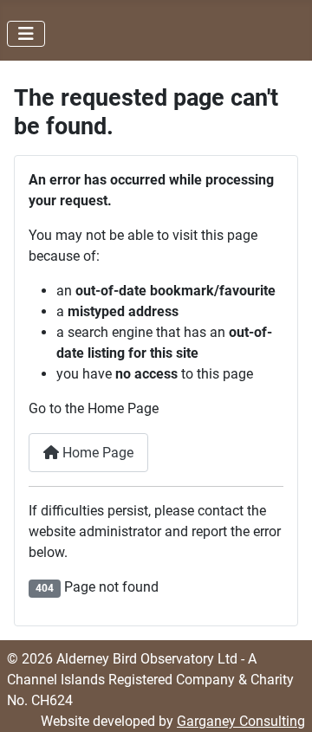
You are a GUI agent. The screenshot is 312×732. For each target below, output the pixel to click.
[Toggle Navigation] (26, 34)
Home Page (96, 452)
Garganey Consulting (241, 721)
